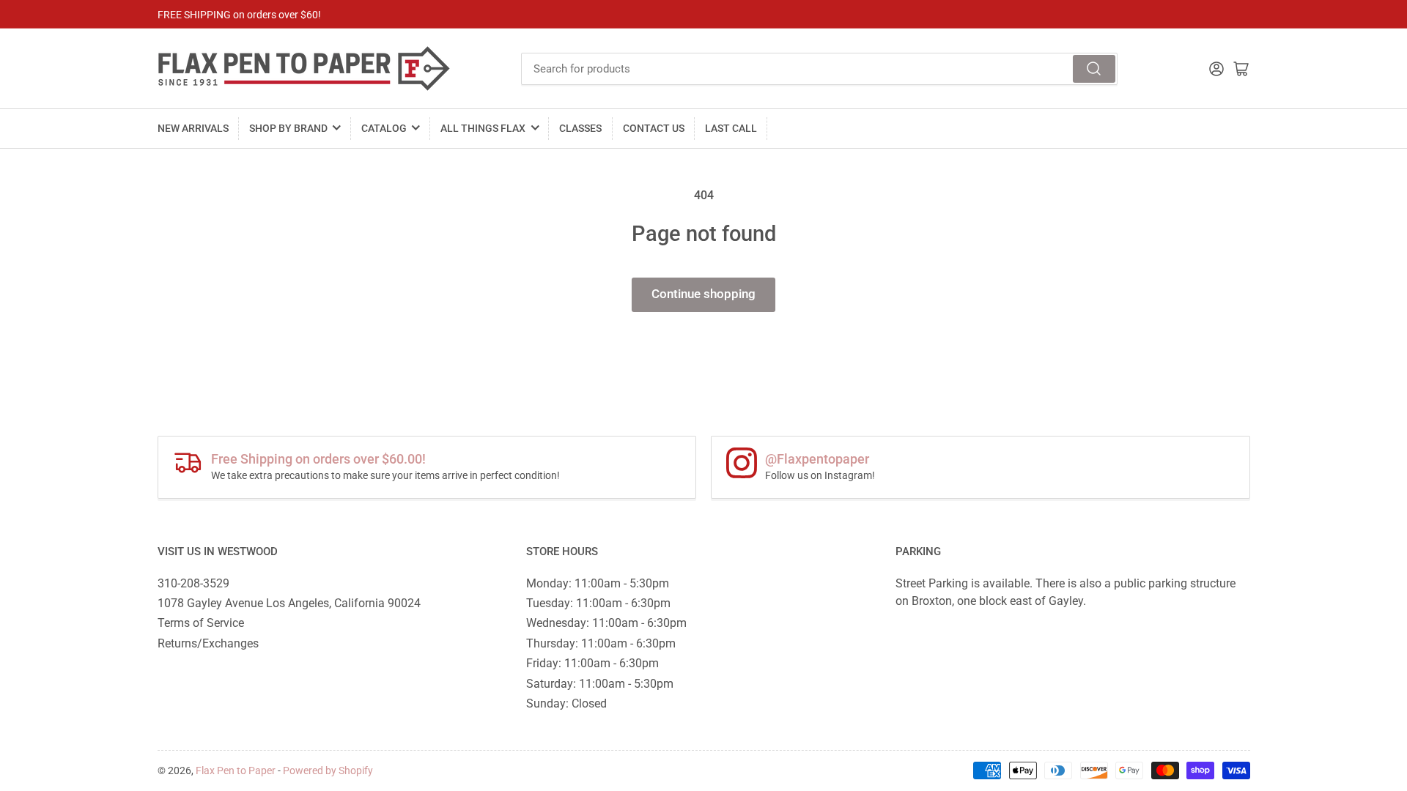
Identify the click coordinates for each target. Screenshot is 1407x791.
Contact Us (653, 128)
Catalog (384, 128)
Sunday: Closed (566, 703)
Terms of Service (201, 623)
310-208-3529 (193, 583)
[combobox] (819, 69)
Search (1094, 69)
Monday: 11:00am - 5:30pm (597, 583)
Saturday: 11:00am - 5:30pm (599, 684)
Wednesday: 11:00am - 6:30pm (606, 623)
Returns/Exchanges (208, 643)
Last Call (731, 128)
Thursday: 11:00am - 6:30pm (601, 643)
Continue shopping (703, 294)
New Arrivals (193, 128)
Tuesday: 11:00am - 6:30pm (598, 603)
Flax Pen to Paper (236, 770)
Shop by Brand (288, 128)
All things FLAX (482, 128)
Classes (580, 128)
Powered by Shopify (328, 770)
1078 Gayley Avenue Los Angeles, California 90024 (289, 603)
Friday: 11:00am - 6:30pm (592, 663)
